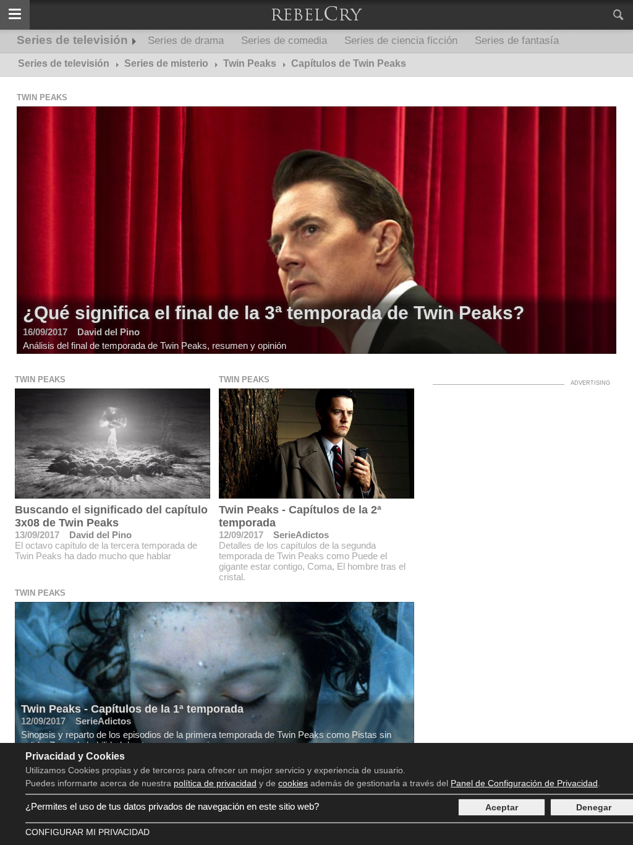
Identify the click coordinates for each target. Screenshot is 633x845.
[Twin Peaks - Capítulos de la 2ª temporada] (317, 443)
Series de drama (186, 40)
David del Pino (100, 535)
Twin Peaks (42, 97)
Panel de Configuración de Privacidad (524, 783)
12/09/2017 (241, 535)
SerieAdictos (301, 535)
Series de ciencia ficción (400, 40)
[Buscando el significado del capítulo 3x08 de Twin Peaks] (113, 443)
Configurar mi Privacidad (87, 832)
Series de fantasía (517, 40)
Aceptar (501, 807)
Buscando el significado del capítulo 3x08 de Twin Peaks (111, 516)
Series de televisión (72, 39)
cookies (293, 783)
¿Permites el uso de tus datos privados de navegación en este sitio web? (172, 806)
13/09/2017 (37, 535)
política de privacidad (215, 783)
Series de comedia (284, 40)
